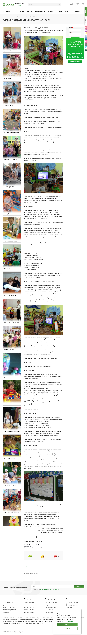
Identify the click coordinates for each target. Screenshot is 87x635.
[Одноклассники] (86, 33)
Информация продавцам (53, 599)
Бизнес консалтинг (50, 612)
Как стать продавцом (51, 602)
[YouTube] (86, 27)
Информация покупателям (32, 599)
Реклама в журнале (50, 607)
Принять (67, 624)
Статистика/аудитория (9, 609)
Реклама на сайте (50, 609)
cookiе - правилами (67, 621)
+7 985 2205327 (73, 603)
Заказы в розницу (29, 607)
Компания (6, 599)
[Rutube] (86, 30)
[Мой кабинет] (67, 4)
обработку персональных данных (49, 589)
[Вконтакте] (86, 36)
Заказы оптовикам (29, 605)
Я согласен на (46, 589)
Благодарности (7, 612)
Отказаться (67, 628)
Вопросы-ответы (29, 602)
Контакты (69, 607)
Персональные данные (9, 607)
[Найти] (59, 4)
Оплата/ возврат (29, 609)
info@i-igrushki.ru (73, 605)
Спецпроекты (49, 605)
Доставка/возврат (29, 612)
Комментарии (30, 567)
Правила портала (8, 605)
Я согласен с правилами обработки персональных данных (76, 57)
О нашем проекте (8, 602)
